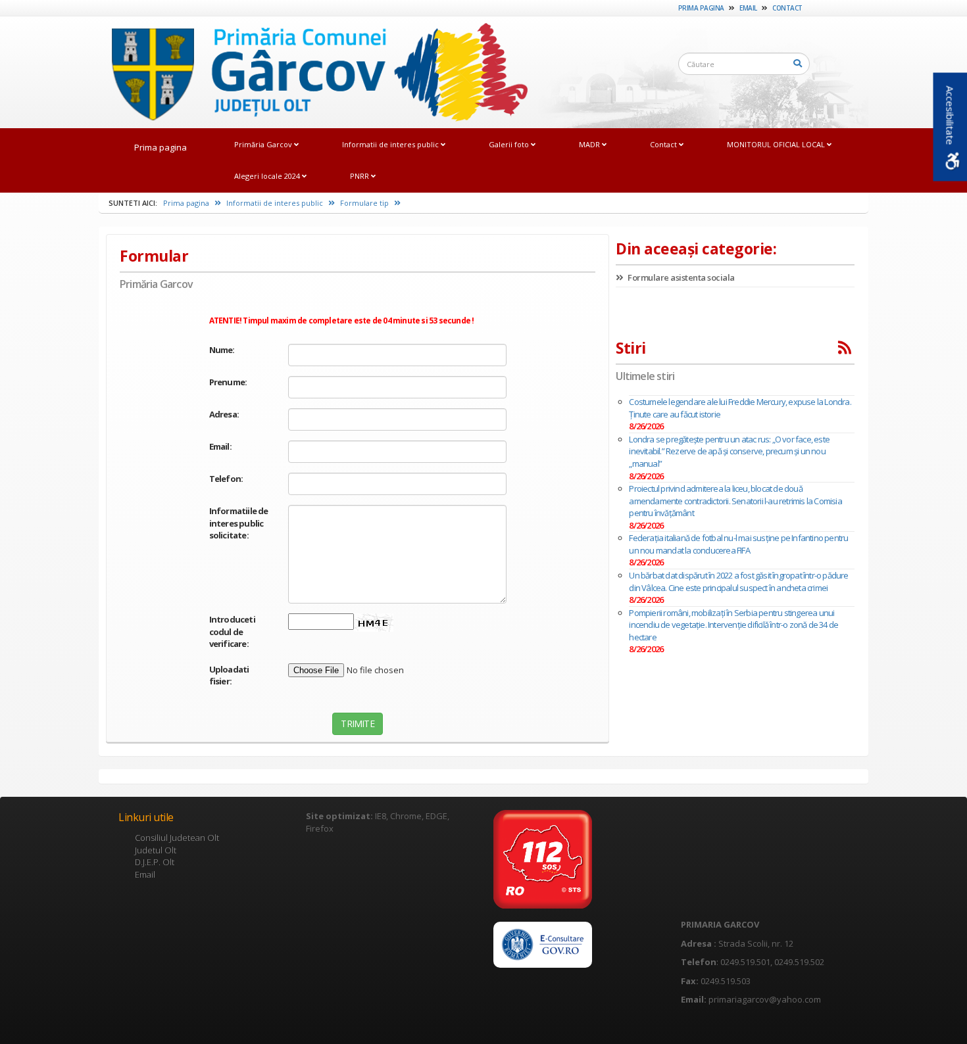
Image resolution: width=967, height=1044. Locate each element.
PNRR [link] (360, 176)
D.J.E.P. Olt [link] (154, 862)
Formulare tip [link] (365, 203)
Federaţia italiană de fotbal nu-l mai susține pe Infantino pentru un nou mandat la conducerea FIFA (738, 544)
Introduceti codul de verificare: (232, 631)
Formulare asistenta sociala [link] (680, 277)
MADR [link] (590, 144)
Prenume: (228, 382)
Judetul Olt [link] (155, 850)
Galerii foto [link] (510, 144)
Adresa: (224, 414)
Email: (220, 446)
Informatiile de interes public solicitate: (238, 523)
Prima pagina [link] (701, 7)
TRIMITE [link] (357, 723)
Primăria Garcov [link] (264, 144)
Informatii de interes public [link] (391, 144)
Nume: (222, 350)
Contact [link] (787, 7)
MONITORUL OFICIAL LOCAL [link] (777, 144)
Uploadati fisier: (229, 675)
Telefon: (226, 479)
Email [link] (748, 7)
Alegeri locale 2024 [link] (268, 176)
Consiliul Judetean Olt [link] (177, 837)
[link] (313, 72)
